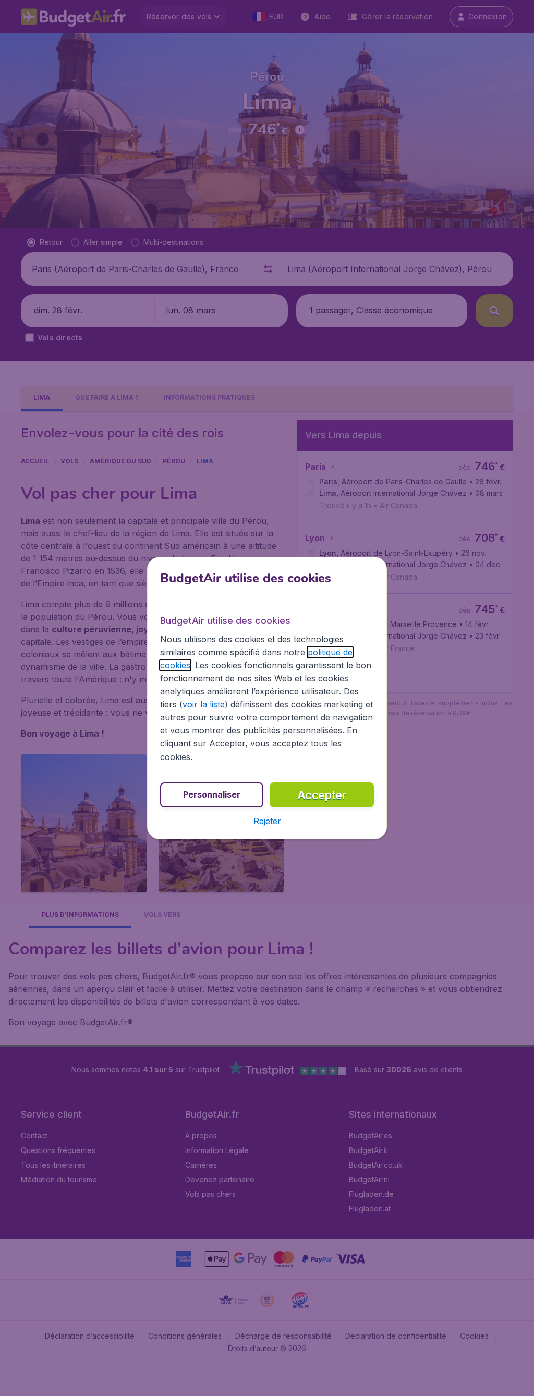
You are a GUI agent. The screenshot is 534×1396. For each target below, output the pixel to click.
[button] (267, 821)
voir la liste (204, 704)
